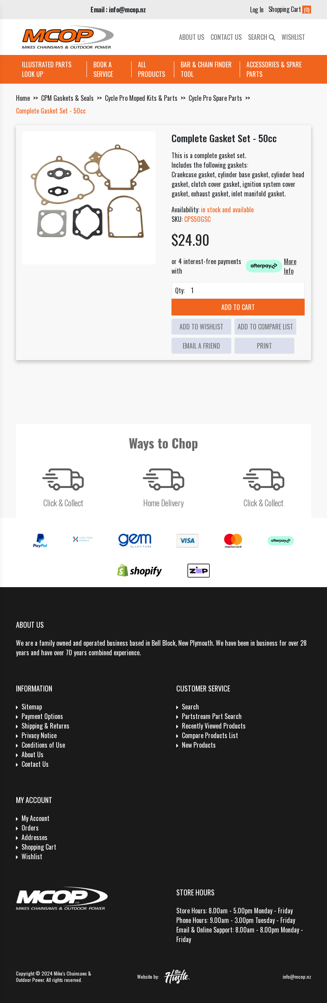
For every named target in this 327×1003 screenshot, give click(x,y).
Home (23, 98)
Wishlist (293, 37)
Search (258, 37)
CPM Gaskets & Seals (67, 98)
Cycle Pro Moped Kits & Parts (141, 98)
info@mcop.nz (297, 976)
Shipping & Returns (45, 726)
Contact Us (226, 37)
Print (264, 346)
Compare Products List (210, 735)
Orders (30, 828)
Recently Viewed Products (214, 726)
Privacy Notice (39, 735)
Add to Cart (238, 307)
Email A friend (201, 346)
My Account (35, 818)
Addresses (34, 837)
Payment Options (42, 716)
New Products (199, 745)
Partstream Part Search (212, 716)
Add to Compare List (265, 326)
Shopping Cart (39, 847)
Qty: (180, 290)
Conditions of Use (43, 745)
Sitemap (32, 706)
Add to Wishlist (201, 326)
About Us (191, 37)
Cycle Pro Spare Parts (215, 98)
